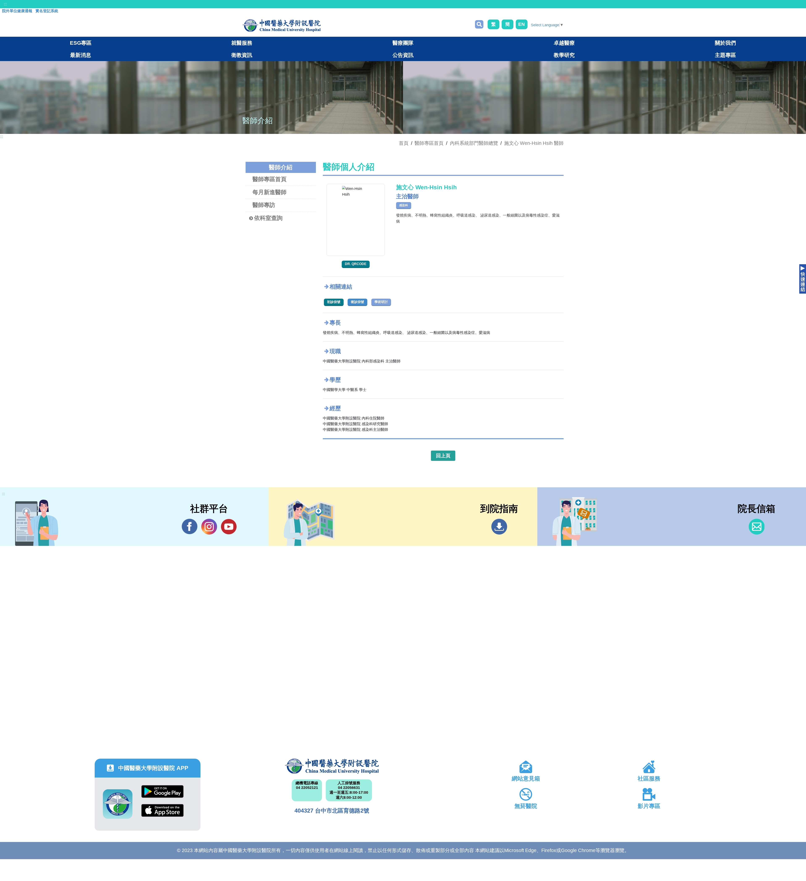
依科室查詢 (268, 218)
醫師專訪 (264, 205)
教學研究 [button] (564, 55)
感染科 (403, 205)
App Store (162, 813)
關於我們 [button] (725, 43)
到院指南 (499, 527)
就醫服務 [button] (241, 43)
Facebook (190, 527)
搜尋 (479, 24)
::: (5, 4)
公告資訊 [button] (403, 55)
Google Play (162, 794)
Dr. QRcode (355, 264)
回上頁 (443, 455)
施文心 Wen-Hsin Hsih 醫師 (534, 143)
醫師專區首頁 (270, 179)
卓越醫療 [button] (564, 43)
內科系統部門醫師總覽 (474, 143)
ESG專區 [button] (81, 43)
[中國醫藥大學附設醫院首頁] (281, 25)
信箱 (756, 527)
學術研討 (381, 302)
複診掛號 (357, 302)
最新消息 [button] (80, 55)
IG (209, 527)
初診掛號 (333, 302)
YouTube (229, 527)
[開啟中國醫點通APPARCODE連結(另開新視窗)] (117, 804)
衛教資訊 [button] (241, 55)
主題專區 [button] (725, 55)
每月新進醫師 (270, 192)
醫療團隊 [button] (403, 43)
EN (521, 24)
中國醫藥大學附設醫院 (332, 766)
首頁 (403, 143)
